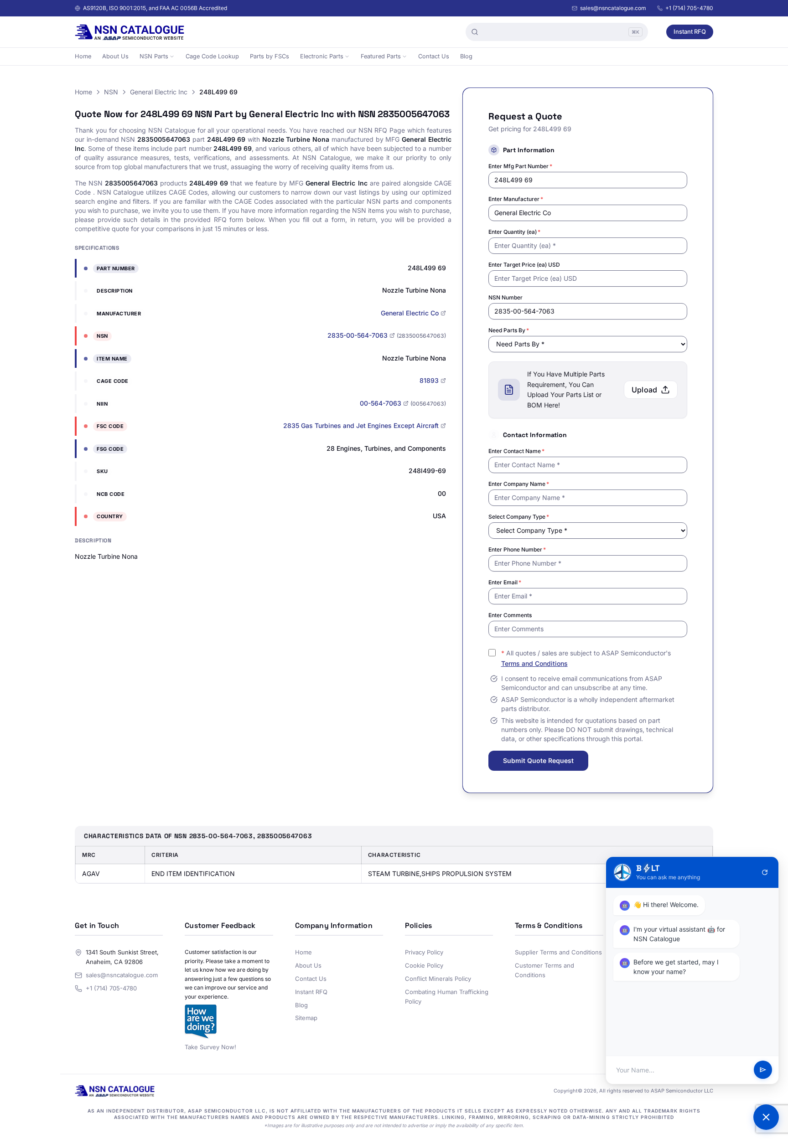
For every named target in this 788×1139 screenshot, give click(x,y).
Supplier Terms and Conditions (558, 952)
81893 (429, 380)
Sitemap (306, 1017)
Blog (466, 56)
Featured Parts (381, 56)
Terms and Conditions (534, 663)
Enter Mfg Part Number (520, 166)
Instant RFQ (690, 31)
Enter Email (504, 582)
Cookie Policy (424, 965)
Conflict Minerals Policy (438, 978)
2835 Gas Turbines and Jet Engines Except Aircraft (361, 425)
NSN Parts (154, 56)
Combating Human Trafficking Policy (446, 996)
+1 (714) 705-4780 (689, 8)
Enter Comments (510, 615)
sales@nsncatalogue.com (613, 8)
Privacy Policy (424, 952)
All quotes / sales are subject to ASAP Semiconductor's (586, 658)
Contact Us (433, 56)
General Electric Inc (158, 92)
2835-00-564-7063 (357, 335)
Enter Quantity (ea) (514, 231)
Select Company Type (518, 516)
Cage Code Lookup (212, 56)
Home (83, 56)
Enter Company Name (518, 483)
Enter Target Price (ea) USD (524, 264)
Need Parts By (508, 330)
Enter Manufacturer (515, 199)
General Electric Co (410, 313)
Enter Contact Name (516, 451)
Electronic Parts (321, 56)
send (763, 1070)
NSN (111, 92)
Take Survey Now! (210, 1047)
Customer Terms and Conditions (544, 970)
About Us (115, 56)
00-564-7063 (380, 403)
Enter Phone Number (517, 549)
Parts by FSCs (269, 56)
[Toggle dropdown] (172, 56)
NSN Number (505, 297)
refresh (764, 872)
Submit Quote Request (538, 760)
